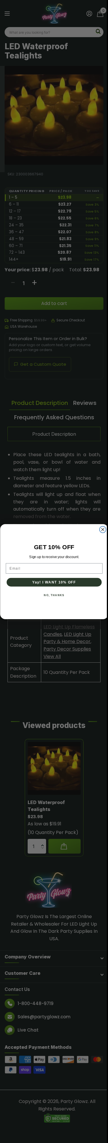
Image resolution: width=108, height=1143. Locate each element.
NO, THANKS (54, 595)
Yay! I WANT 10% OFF (54, 582)
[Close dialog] (102, 529)
